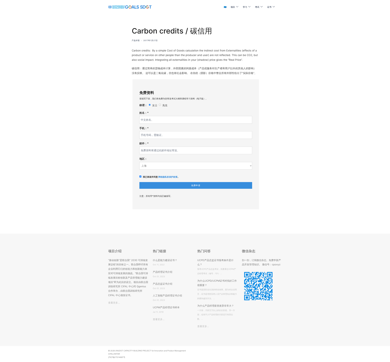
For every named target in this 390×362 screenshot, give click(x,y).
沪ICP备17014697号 (116, 357)
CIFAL (110, 354)
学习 (245, 7)
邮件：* (144, 143)
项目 (233, 7)
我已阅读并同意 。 (161, 177)
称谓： (143, 105)
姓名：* (144, 112)
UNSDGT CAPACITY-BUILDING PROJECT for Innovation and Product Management (150, 351)
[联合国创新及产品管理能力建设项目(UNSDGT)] (130, 6)
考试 (257, 7)
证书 (269, 7)
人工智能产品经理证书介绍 (167, 295)
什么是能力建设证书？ (165, 260)
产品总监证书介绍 (162, 283)
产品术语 (136, 40)
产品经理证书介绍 (162, 271)
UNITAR (116, 354)
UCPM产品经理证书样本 (166, 307)
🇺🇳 (225, 7)
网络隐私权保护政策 (167, 177)
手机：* (144, 128)
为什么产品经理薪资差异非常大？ (215, 305)
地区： (143, 158)
